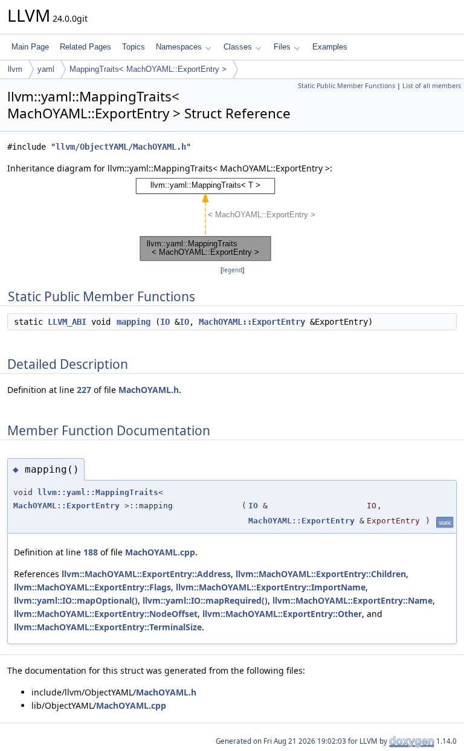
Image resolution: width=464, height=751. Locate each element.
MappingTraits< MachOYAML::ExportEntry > (148, 69)
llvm (15, 69)
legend (232, 270)
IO (165, 322)
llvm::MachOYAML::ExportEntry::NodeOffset (106, 613)
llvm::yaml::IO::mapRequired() (205, 600)
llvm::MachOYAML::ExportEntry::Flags (92, 587)
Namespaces (179, 46)
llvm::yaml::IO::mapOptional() (76, 600)
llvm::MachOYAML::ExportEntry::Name (352, 600)
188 (90, 552)
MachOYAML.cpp (160, 552)
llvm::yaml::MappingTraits (97, 492)
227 (84, 389)
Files (282, 46)
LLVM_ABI (67, 322)
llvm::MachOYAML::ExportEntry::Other (282, 613)
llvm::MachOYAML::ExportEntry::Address (146, 574)
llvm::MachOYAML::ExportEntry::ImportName (271, 587)
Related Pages (85, 46)
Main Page (30, 46)
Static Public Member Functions (346, 85)
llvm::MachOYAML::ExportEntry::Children (321, 574)
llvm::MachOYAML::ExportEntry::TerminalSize (108, 627)
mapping (133, 322)
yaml (45, 69)
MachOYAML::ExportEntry (252, 322)
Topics (133, 46)
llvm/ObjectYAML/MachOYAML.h (121, 147)
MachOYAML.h (148, 389)
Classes (238, 46)
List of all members (431, 85)
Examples (329, 46)
